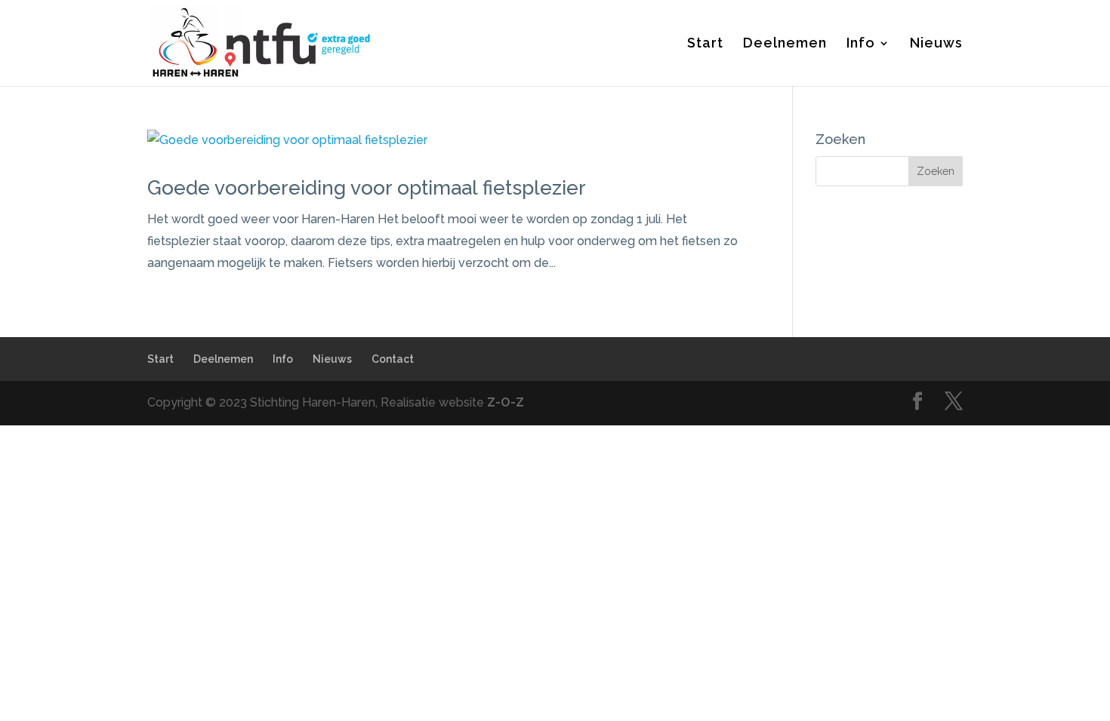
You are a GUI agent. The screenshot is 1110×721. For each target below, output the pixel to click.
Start (705, 44)
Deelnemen (785, 44)
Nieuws (936, 44)
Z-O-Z (505, 402)
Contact (393, 359)
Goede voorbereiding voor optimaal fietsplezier (366, 187)
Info (860, 44)
